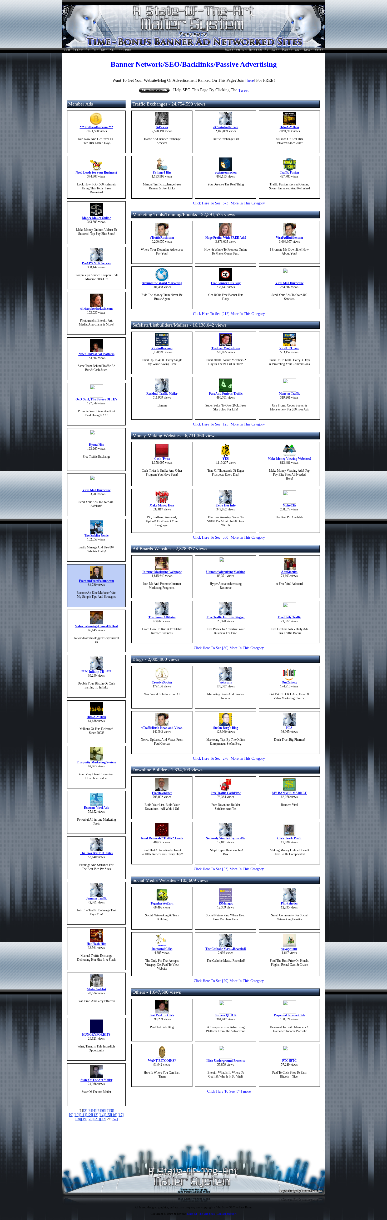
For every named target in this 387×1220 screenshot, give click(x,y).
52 (115, 1119)
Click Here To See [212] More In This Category (229, 314)
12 (89, 1115)
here (250, 80)
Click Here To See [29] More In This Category (229, 981)
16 (114, 1115)
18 (78, 1119)
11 (83, 1115)
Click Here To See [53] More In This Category (229, 869)
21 (97, 1119)
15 (108, 1115)
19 (84, 1119)
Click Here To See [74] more (229, 1091)
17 (120, 1115)
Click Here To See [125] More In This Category (229, 424)
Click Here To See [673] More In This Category (229, 203)
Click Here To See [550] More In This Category (229, 537)
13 (95, 1115)
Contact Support (226, 1213)
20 (90, 1119)
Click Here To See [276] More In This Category (229, 758)
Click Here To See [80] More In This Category (229, 648)
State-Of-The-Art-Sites (201, 1213)
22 (103, 1119)
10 (76, 1115)
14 (101, 1115)
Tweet (243, 90)
